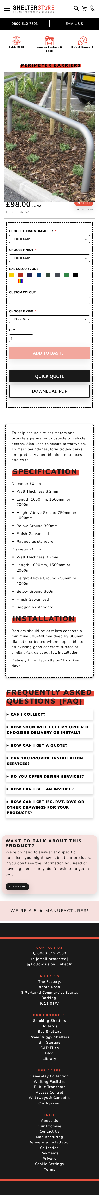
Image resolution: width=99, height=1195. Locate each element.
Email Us (74, 23)
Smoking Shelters (49, 1020)
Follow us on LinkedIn (51, 964)
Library (49, 1058)
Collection (49, 1147)
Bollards (49, 1026)
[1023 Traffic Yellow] (22, 275)
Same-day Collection (49, 1076)
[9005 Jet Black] (13, 281)
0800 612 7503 (25, 23)
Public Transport (49, 1086)
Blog (49, 1053)
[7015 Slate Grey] (68, 275)
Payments (49, 1153)
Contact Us (17, 886)
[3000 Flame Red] (31, 275)
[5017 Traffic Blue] (50, 275)
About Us (49, 1120)
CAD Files (49, 1047)
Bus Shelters (50, 1031)
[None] (13, 275)
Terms (49, 1169)
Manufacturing (49, 1137)
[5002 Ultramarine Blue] (41, 275)
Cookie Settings (49, 1164)
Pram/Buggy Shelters (49, 1037)
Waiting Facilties (49, 1081)
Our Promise (49, 1126)
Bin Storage (50, 1042)
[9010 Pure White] (22, 281)
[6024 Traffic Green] (77, 275)
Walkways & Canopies (49, 1097)
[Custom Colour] (31, 281)
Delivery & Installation (49, 1142)
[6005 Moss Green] (59, 275)
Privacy (49, 1158)
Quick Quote (49, 376)
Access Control (49, 1092)
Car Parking (49, 1103)
